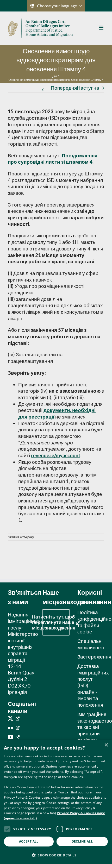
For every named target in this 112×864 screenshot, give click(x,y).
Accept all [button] (29, 841)
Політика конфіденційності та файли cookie (89, 621)
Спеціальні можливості (89, 644)
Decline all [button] (82, 841)
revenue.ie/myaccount (55, 455)
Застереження (89, 657)
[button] (56, 855)
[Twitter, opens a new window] (14, 718)
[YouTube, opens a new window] (14, 737)
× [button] (106, 745)
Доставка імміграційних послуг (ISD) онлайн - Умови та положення (89, 685)
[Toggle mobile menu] (101, 27)
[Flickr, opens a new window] (14, 727)
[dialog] (56, 802)
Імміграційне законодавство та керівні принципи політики (89, 727)
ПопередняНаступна (75, 88)
